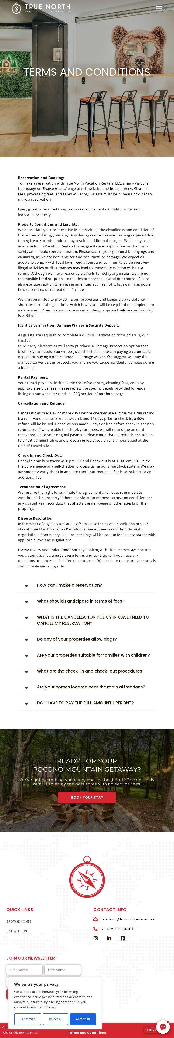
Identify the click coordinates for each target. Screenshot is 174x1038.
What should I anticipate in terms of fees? (81, 601)
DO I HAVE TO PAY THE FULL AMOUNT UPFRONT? (85, 703)
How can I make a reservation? (69, 585)
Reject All (55, 1019)
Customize (27, 1019)
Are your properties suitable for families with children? (93, 655)
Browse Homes (18, 921)
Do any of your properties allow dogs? (77, 639)
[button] (87, 584)
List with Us (16, 931)
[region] (55, 1003)
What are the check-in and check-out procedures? (91, 671)
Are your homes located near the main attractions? (91, 687)
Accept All (83, 1019)
